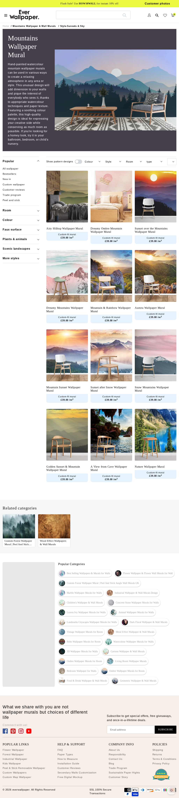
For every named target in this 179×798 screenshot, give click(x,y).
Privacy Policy (161, 763)
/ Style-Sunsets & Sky (71, 26)
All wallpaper (10, 168)
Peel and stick (11, 200)
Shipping (157, 749)
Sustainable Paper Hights (124, 772)
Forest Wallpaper (13, 754)
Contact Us (115, 759)
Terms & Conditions (164, 759)
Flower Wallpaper (13, 749)
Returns (157, 754)
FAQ (60, 749)
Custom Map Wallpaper (17, 777)
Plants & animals (15, 239)
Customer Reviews (69, 768)
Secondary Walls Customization (77, 772)
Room (7, 210)
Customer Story (118, 777)
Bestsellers (9, 173)
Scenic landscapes (16, 248)
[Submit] (124, 15)
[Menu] (5, 15)
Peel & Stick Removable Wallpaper (24, 768)
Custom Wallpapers (15, 772)
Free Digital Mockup (70, 777)
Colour (8, 219)
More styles (11, 258)
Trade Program (118, 768)
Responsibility (117, 754)
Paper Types (65, 754)
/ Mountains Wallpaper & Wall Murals (33, 26)
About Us (114, 749)
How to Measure (68, 759)
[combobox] (93, 15)
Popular (8, 161)
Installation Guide (68, 763)
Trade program (12, 195)
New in (7, 179)
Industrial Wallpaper (15, 759)
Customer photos (157, 3)
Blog (111, 763)
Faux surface (12, 229)
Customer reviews (14, 189)
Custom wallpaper (14, 184)
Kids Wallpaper (12, 763)
